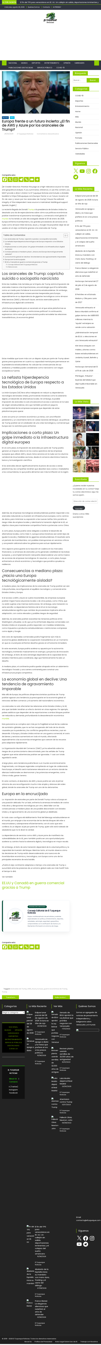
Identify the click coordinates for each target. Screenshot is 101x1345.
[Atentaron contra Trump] (55, 1103)
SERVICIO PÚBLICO (13, 1042)
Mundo (24, 63)
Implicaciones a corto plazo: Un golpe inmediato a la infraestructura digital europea (35, 248)
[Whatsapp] (15, 179)
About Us (13, 1078)
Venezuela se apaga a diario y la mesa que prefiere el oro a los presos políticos (86, 215)
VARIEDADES (13, 1033)
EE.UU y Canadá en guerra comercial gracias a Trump (26, 262)
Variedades (79, 63)
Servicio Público (44, 67)
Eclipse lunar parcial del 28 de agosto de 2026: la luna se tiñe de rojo (86, 200)
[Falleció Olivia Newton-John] (55, 1123)
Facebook (13, 1093)
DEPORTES (13, 1036)
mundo (5, 218)
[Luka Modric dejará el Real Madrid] (55, 1084)
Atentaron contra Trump (66, 1100)
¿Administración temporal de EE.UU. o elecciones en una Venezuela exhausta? (86, 336)
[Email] (31, 179)
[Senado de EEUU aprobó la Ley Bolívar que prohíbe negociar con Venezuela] (55, 1027)
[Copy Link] (26, 179)
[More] (37, 179)
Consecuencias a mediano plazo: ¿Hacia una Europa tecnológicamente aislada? (34, 253)
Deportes (36, 63)
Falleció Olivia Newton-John (66, 1118)
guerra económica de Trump (55, 989)
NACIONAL (13, 1027)
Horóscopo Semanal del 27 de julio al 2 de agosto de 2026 (86, 285)
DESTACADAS (13, 1045)
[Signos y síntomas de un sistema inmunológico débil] (79, 439)
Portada (78, 138)
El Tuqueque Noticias (25, 134)
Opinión (66, 63)
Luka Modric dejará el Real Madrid (66, 1081)
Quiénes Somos (34, 7)
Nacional (13, 63)
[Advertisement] (54, 40)
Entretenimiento (51, 63)
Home (77, 111)
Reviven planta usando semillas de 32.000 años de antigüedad (67, 1054)
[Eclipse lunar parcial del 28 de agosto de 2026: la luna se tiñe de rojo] (79, 412)
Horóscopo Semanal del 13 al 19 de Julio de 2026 (86, 369)
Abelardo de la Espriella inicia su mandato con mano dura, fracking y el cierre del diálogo (85, 257)
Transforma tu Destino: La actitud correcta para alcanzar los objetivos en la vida (12, 997)
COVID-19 (60, 67)
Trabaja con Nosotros (89, 1341)
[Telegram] (20, 179)
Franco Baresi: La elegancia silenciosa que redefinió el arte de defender (86, 272)
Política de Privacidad (43, 1341)
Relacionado (12, 267)
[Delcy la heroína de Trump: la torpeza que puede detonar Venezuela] (92, 466)
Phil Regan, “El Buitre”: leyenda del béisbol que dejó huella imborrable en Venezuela (86, 382)
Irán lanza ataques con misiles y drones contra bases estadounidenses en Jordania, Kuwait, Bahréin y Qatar (86, 353)
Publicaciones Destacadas (21, 67)
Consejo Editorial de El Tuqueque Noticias (22, 265)
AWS (29, 989)
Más (12, 118)
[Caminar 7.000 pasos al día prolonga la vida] (79, 452)
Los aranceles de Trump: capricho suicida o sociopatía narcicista (31, 239)
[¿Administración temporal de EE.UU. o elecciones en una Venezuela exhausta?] (92, 412)
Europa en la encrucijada (15, 259)
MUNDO (8, 1030)
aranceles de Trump (18, 989)
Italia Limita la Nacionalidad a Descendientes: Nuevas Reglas (62, 997)
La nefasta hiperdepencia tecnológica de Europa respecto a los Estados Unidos (34, 242)
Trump (31, 209)
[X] (10, 179)
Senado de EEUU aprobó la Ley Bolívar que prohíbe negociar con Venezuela (66, 1019)
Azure (34, 989)
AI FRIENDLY (57, 7)
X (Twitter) (13, 1086)
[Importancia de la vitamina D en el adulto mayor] (79, 466)
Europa (40, 989)
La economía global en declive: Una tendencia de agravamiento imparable (35, 257)
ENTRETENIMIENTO (13, 1039)
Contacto (46, 7)
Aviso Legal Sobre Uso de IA (66, 1341)
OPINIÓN (18, 1030)
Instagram (13, 1090)
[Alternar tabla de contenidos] (64, 235)
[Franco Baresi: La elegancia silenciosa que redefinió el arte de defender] (79, 426)
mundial (5, 718)
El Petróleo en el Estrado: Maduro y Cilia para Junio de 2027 (86, 298)
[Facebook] (4, 179)
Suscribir (79, 509)
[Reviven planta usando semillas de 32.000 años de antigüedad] (55, 1060)
